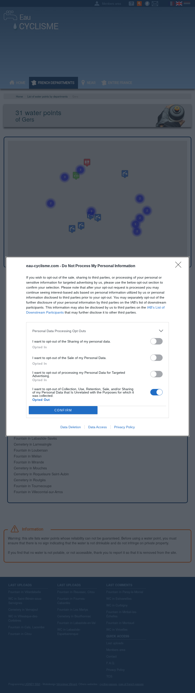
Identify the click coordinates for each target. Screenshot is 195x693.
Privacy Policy (124, 427)
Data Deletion (70, 427)
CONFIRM (63, 410)
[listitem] (97, 330)
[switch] (156, 341)
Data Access (97, 427)
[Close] (179, 266)
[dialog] (97, 346)
